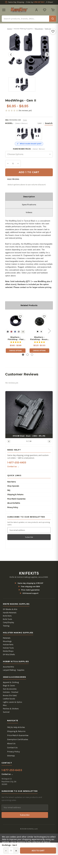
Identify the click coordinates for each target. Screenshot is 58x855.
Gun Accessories (10, 689)
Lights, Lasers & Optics (12, 702)
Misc (5, 705)
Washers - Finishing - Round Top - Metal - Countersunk (39, 338)
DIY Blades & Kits (10, 609)
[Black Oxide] (37, 331)
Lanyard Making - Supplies (13, 670)
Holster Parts (8, 644)
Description (29, 196)
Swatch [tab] (49, 123)
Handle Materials (9, 613)
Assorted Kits (8, 667)
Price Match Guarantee (16, 499)
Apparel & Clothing (11, 682)
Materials (6, 638)
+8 (23, 332)
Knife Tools (7, 619)
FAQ (8, 490)
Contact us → (13, 466)
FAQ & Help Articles (16, 727)
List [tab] (40, 123)
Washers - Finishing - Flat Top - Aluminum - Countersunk (15, 338)
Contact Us (12, 747)
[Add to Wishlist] (53, 31)
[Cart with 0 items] (52, 10)
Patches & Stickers (11, 709)
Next (49, 330)
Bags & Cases (9, 686)
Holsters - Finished (10, 692)
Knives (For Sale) (10, 695)
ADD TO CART (38, 850)
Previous (6, 330)
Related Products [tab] (29, 305)
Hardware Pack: (29, 149)
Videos (29, 212)
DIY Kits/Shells (9, 654)
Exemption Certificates (17, 739)
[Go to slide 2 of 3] (27, 355)
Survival (6, 712)
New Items (11, 482)
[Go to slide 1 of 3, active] (23, 355)
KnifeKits (29, 573)
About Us (11, 743)
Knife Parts (7, 616)
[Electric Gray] (18, 331)
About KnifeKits (13, 503)
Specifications (29, 204)
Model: (29, 123)
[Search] (52, 19)
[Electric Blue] (15, 331)
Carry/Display (8, 622)
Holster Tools (8, 648)
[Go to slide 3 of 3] (32, 355)
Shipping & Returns (15, 494)
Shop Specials (13, 486)
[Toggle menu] (4, 10)
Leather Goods (9, 699)
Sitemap (11, 755)
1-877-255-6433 (16, 462)
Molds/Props (8, 651)
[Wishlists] (44, 10)
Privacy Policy (12, 507)
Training (6, 626)
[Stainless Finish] (41, 331)
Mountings (7, 641)
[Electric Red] (11, 331)
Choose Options (15, 350)
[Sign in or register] (36, 10)
